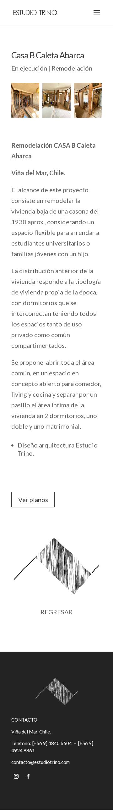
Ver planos (33, 499)
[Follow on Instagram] (16, 776)
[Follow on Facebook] (28, 776)
